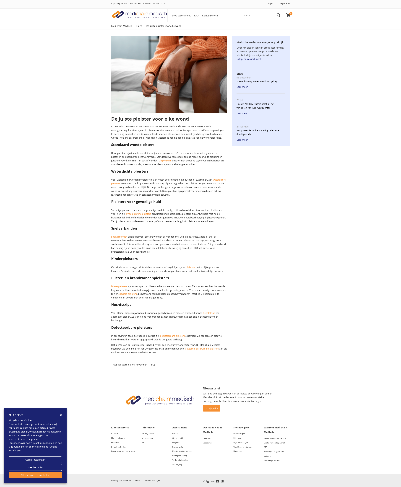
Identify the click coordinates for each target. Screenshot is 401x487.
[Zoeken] (278, 15)
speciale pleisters (127, 293)
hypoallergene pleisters (138, 213)
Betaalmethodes (118, 447)
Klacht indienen (118, 438)
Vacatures (207, 442)
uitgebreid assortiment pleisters (202, 348)
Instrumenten (178, 447)
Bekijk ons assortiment (249, 58)
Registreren (285, 3)
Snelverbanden (119, 236)
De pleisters (165, 160)
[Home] (139, 15)
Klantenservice (210, 15)
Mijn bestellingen (240, 442)
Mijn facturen (239, 438)
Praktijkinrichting (179, 455)
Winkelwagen (239, 433)
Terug (152, 364)
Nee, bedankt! (35, 467)
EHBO (174, 433)
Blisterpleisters (119, 286)
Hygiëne (176, 442)
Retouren (115, 442)
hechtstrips (209, 312)
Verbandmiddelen (180, 460)
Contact (114, 433)
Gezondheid (177, 438)
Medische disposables (182, 451)
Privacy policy (148, 433)
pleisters (190, 267)
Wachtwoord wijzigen (242, 447)
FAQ (196, 15)
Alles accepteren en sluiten (35, 475)
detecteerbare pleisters (172, 335)
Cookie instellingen (35, 459)
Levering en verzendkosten (123, 451)
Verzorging (177, 464)
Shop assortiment (181, 15)
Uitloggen (237, 451)
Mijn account (147, 438)
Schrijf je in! (211, 408)
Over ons (207, 438)
